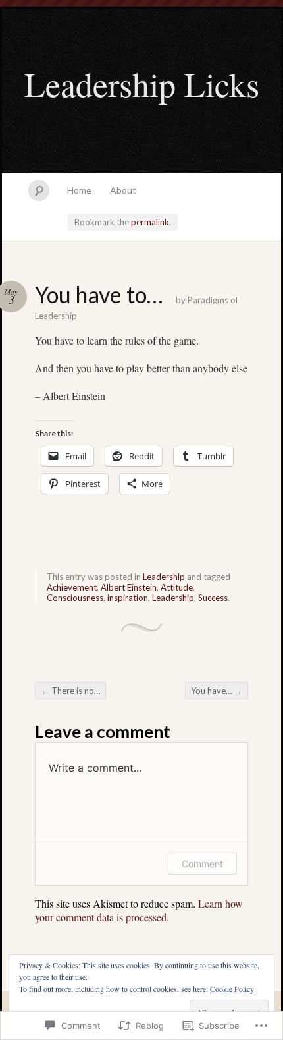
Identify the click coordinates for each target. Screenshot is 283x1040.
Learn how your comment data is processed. (139, 910)
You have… (216, 690)
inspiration (127, 597)
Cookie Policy (232, 988)
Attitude (177, 587)
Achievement (72, 587)
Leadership (164, 576)
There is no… (70, 690)
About (123, 190)
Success (213, 597)
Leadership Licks (141, 84)
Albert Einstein (129, 587)
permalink (150, 222)
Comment (202, 863)
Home (79, 190)
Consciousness (75, 597)
